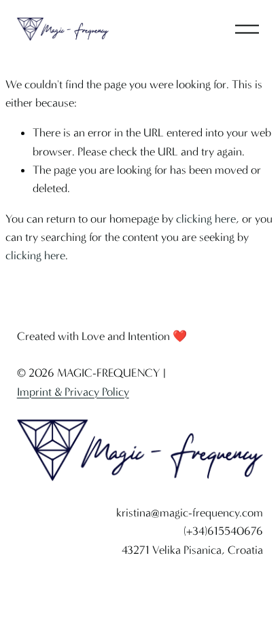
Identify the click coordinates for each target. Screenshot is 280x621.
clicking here (206, 218)
